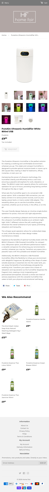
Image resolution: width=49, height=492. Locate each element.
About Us (24, 425)
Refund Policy (24, 450)
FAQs (24, 434)
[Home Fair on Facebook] (24, 473)
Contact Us (24, 428)
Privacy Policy (24, 431)
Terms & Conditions (24, 436)
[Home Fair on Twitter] (20, 473)
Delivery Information (24, 447)
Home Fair (26, 479)
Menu (7, 3)
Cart (45, 3)
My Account (24, 444)
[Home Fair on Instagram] (28, 473)
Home (4, 35)
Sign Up (43, 463)
